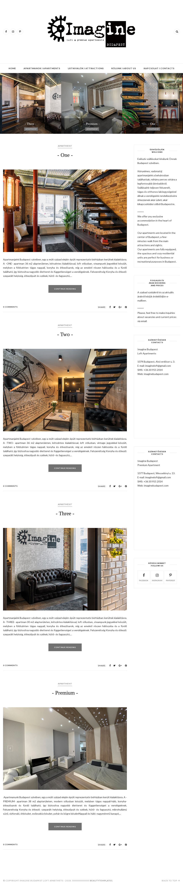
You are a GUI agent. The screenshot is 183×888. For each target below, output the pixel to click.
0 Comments (10, 307)
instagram (157, 580)
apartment (65, 145)
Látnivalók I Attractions (86, 68)
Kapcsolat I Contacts (159, 68)
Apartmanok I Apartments (42, 68)
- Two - (65, 334)
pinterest (170, 580)
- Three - (65, 513)
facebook (143, 580)
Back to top (170, 880)
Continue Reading (65, 289)
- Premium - (65, 693)
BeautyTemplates (101, 880)
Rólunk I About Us (123, 68)
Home (12, 68)
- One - (65, 155)
